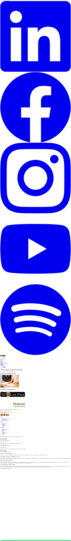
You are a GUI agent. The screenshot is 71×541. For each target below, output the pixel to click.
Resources (1, 362)
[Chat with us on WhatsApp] (35, 540)
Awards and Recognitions (5, 429)
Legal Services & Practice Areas (6, 418)
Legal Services (2, 361)
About (1, 360)
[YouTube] (6, 415)
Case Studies (5, 363)
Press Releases (2, 363)
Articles (5, 387)
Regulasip (3, 424)
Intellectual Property (4, 419)
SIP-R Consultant (4, 423)
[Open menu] (4, 367)
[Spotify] (35, 354)
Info (2, 431)
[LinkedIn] (35, 71)
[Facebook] (35, 142)
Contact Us (1, 367)
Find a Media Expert (4, 420)
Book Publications (4, 425)
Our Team (3, 430)
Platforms (1, 364)
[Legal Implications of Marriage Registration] (35, 381)
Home (1, 359)
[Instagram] (5, 415)
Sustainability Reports (5, 432)
